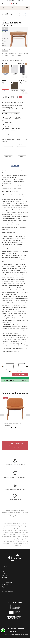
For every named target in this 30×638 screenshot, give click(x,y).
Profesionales (5, 569)
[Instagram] (18, 596)
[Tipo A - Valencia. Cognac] (23, 86)
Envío (3, 588)
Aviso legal (4, 577)
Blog (3, 571)
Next (5, 51)
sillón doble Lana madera (14, 188)
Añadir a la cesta (20, 374)
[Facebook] (8, 596)
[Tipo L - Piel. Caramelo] (5, 86)
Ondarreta (5, 20)
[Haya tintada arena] (5, 69)
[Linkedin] (15, 596)
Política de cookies (6, 590)
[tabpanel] (15, 413)
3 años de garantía (15, 499)
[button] (15, 445)
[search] (3, 8)
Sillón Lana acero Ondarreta (12, 423)
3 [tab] (16, 432)
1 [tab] (12, 432)
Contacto (4, 566)
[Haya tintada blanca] (14, 69)
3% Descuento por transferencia (15, 464)
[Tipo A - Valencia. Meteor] (14, 86)
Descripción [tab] (15, 165)
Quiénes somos (5, 568)
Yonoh (11, 50)
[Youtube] (22, 596)
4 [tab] (17, 432)
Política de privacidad (7, 582)
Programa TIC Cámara (7, 591)
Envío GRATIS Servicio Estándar (15, 378)
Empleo (3, 573)
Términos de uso (6, 584)
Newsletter (4, 575)
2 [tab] (14, 432)
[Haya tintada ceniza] (23, 69)
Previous (5, 28)
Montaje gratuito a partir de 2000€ (15, 489)
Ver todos (21, 63)
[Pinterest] (12, 596)
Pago (3, 586)
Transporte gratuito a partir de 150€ (15, 477)
